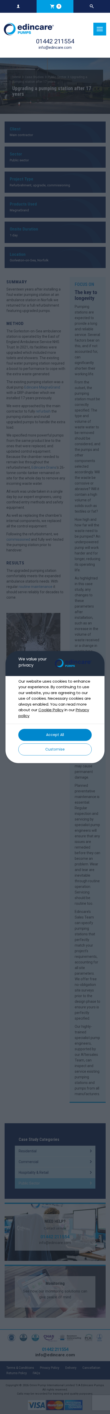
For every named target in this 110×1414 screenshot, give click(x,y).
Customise (55, 749)
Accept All (55, 734)
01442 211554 (55, 41)
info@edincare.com (55, 47)
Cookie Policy (50, 709)
